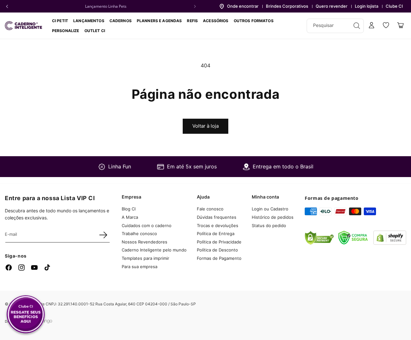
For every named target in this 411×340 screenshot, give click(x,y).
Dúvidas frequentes (216, 217)
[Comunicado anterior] (7, 6)
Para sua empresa (139, 266)
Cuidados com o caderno (146, 225)
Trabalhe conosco (139, 233)
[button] (120, 21)
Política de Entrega (215, 233)
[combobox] (335, 26)
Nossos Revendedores (144, 241)
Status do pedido (269, 225)
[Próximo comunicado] (195, 6)
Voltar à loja (205, 126)
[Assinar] (103, 235)
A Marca (130, 217)
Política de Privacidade (219, 241)
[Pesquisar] (357, 26)
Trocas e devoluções (217, 225)
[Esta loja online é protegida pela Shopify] (389, 243)
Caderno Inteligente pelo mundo (154, 249)
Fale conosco (210, 208)
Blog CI (129, 208)
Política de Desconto (217, 249)
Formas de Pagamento (219, 258)
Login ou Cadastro (270, 208)
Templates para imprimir (145, 258)
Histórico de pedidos (272, 217)
